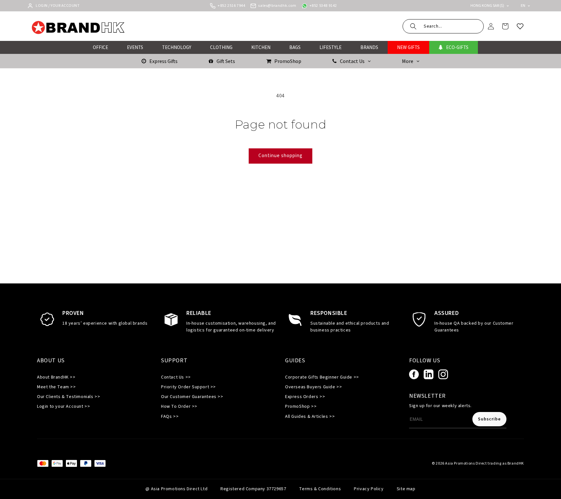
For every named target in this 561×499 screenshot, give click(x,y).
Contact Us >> (176, 377)
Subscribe (489, 419)
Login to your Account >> (63, 406)
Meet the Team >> (56, 387)
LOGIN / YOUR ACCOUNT (58, 5)
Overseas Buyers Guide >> (313, 387)
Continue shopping (280, 155)
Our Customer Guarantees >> (192, 397)
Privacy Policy (368, 489)
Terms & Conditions (320, 489)
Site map (406, 489)
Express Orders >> (305, 397)
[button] (443, 26)
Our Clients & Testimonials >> (68, 397)
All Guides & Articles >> (310, 416)
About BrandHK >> (56, 377)
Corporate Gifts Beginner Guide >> (322, 377)
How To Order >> (179, 406)
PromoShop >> (301, 406)
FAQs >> (170, 416)
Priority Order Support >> (188, 387)
